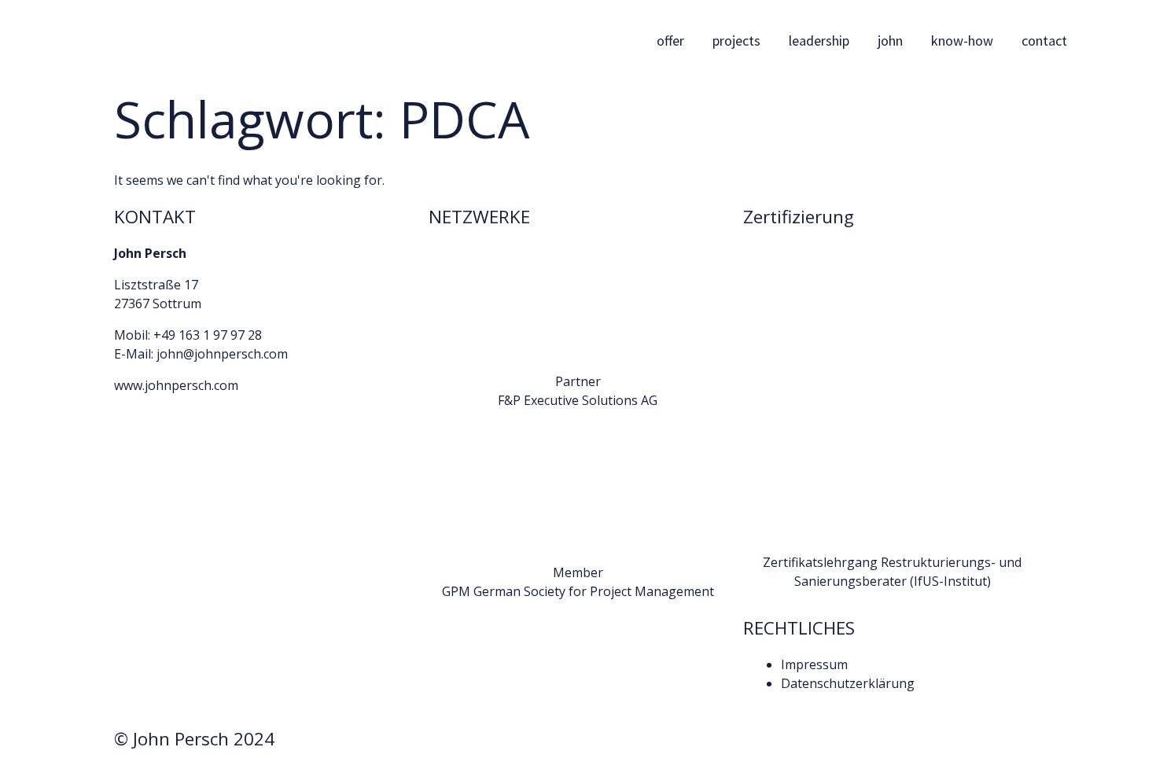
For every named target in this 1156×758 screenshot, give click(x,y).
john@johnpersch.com (222, 353)
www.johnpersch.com (176, 385)
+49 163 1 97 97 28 (207, 335)
